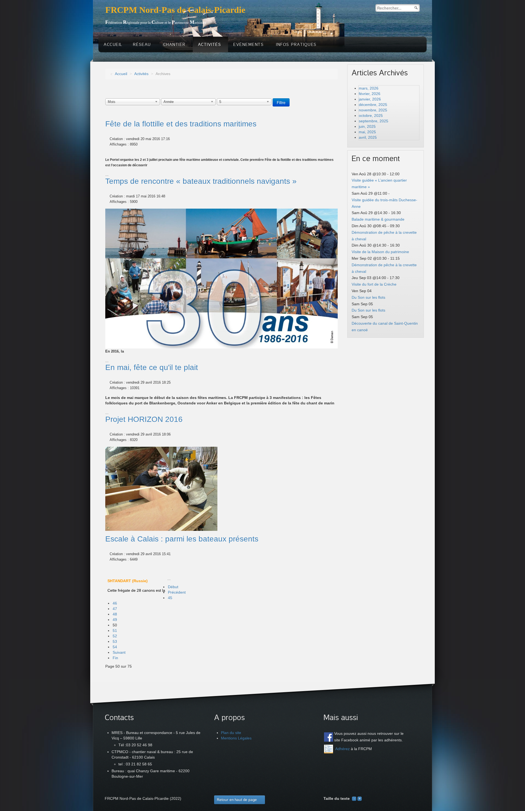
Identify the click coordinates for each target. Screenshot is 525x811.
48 (115, 614)
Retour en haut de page (237, 800)
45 (170, 598)
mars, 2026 (368, 88)
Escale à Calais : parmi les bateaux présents (181, 539)
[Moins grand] (354, 798)
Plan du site (231, 732)
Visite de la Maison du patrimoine (380, 252)
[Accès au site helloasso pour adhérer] (328, 749)
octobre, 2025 (371, 115)
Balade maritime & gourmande (378, 219)
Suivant (119, 652)
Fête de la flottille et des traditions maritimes (180, 124)
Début (173, 587)
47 (115, 608)
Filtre (281, 102)
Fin (115, 658)
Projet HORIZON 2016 (144, 419)
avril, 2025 (368, 137)
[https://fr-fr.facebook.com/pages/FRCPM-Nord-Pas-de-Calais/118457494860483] (328, 736)
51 (115, 630)
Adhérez (342, 749)
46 (115, 603)
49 (115, 619)
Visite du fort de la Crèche (374, 284)
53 (115, 641)
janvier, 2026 (370, 99)
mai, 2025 (367, 132)
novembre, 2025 (373, 110)
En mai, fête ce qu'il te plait (151, 367)
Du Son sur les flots (368, 297)
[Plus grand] (359, 798)
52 (115, 636)
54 (115, 647)
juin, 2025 (367, 126)
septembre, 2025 (373, 121)
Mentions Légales (236, 738)
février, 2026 (369, 93)
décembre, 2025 (373, 104)
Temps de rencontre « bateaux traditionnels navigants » (201, 181)
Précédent (177, 592)
